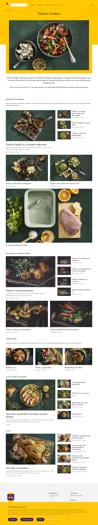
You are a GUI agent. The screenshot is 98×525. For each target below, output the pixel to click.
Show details (26, 519)
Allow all (12, 519)
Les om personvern (53, 519)
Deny (40, 519)
